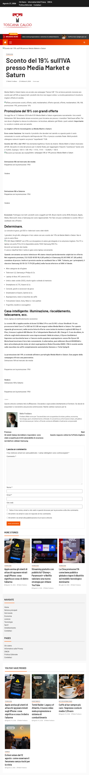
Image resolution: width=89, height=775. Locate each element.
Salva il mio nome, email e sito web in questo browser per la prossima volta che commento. (44, 510)
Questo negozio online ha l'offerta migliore (67, 433)
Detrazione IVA (10, 118)
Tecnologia (9, 54)
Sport (6, 625)
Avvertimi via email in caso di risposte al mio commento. (29, 514)
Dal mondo (8, 613)
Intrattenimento (10, 628)
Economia (8, 616)
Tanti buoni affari (73, 118)
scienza (7, 619)
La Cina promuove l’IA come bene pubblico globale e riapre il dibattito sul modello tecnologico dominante (71, 575)
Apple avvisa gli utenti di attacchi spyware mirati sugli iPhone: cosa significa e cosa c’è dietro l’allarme (16, 575)
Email (9, 495)
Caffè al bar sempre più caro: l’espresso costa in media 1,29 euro (70, 708)
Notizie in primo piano (65, 701)
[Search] (84, 42)
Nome (9, 487)
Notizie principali (10, 610)
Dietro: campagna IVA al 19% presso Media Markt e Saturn (51, 153)
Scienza (7, 751)
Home (6, 607)
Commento (11, 456)
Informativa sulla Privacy (37, 2)
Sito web (10, 503)
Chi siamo (22, 2)
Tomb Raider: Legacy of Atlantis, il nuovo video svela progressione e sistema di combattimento (43, 711)
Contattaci (37, 5)
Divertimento (36, 701)
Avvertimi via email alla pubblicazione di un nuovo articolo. (30, 518)
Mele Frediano (12, 81)
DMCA (49, 2)
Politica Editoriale (25, 5)
